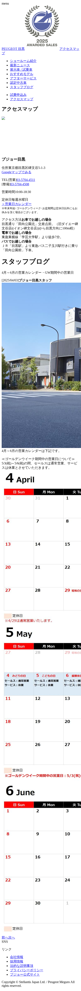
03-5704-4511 (26, 180)
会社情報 (16, 957)
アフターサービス (23, 78)
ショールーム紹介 (23, 61)
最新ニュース (20, 65)
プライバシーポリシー (26, 970)
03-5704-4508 (19, 184)
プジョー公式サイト (25, 974)
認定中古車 (18, 82)
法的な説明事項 (21, 965)
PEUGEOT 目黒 (13, 49)
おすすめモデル (21, 74)
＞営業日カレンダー (17, 204)
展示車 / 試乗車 (21, 69)
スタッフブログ (21, 87)
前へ (5, 937)
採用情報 (16, 961)
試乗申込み (18, 95)
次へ (11, 937)
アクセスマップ (21, 99)
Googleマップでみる (16, 172)
